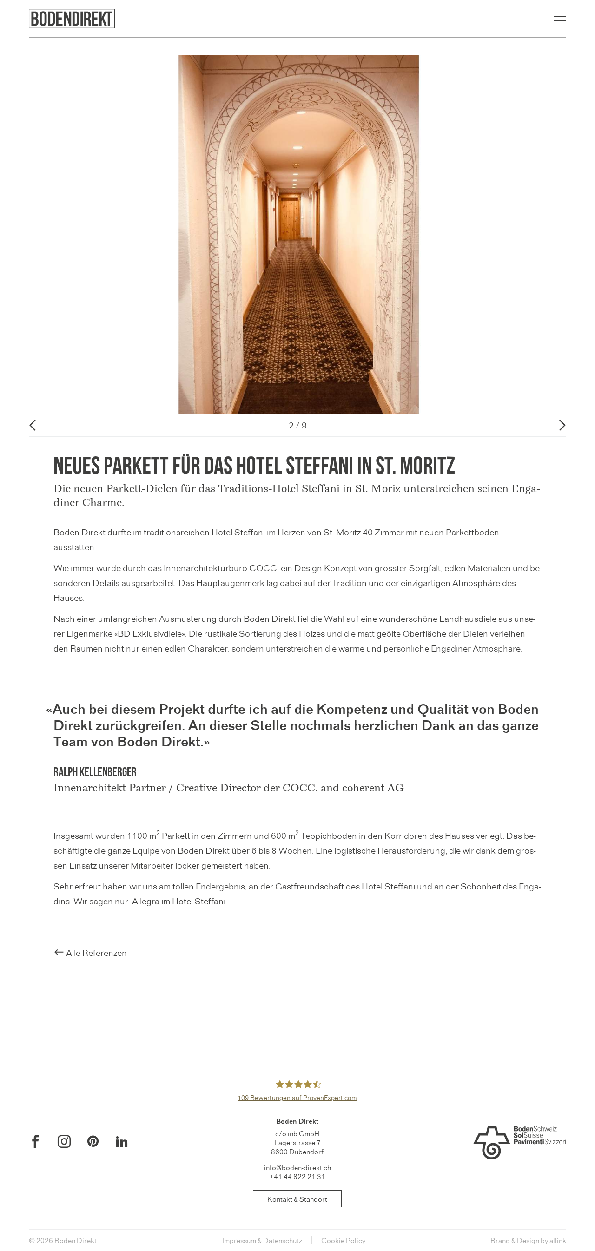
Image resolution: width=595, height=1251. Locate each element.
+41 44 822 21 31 (297, 1176)
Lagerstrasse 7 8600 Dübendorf (297, 1146)
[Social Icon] (35, 1141)
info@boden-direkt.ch (297, 1167)
